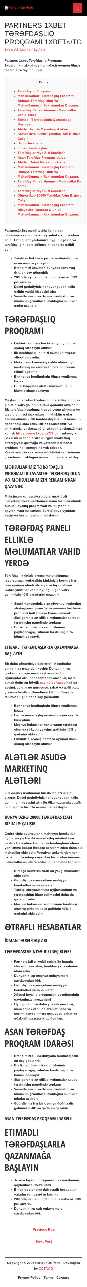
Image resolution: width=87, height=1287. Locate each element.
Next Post (44, 1241)
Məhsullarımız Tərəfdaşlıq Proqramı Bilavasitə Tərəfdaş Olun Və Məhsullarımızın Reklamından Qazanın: (48, 209)
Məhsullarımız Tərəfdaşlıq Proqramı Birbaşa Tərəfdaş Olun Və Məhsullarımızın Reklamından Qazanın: (48, 100)
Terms (48, 1277)
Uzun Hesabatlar (31, 143)
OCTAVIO (46, 1268)
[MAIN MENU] (78, 8)
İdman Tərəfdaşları (32, 148)
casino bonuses (52, 682)
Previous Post (44, 1229)
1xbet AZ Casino (18, 50)
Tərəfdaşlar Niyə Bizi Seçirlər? (41, 153)
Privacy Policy (29, 1277)
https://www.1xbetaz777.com (38, 433)
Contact (62, 1277)
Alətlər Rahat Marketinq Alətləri (43, 162)
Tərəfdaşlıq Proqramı (34, 91)
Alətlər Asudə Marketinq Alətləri (43, 129)
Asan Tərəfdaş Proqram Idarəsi (42, 157)
